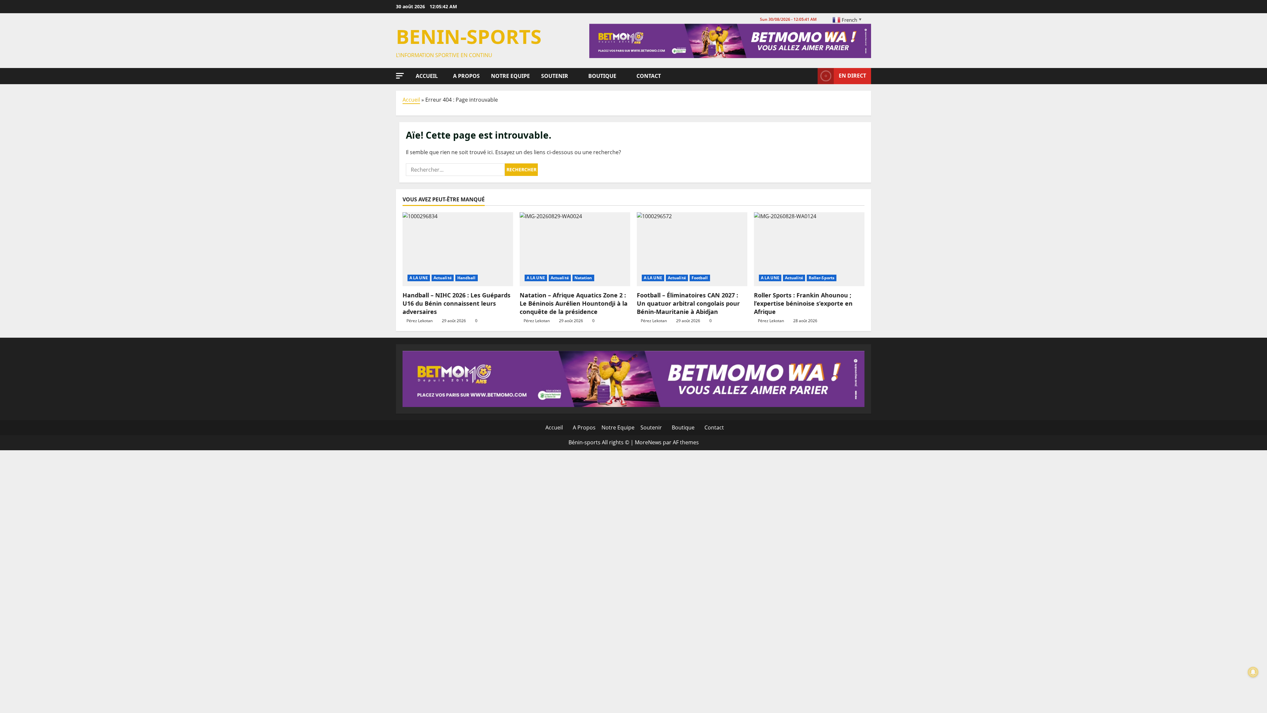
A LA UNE (418, 278)
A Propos (466, 76)
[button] (400, 76)
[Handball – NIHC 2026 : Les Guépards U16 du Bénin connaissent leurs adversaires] (458, 249)
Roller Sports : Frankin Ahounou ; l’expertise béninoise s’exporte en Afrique (803, 303)
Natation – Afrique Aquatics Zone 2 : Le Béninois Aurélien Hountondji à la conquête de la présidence (574, 303)
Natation (583, 278)
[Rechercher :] (455, 169)
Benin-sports (468, 36)
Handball (466, 278)
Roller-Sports (821, 278)
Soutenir (554, 76)
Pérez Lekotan (419, 320)
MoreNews (648, 442)
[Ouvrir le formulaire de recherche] (811, 76)
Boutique (601, 76)
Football (700, 278)
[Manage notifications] (1253, 672)
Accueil (426, 76)
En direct (852, 75)
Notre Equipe (510, 76)
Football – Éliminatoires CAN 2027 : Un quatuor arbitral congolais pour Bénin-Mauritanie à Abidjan (688, 303)
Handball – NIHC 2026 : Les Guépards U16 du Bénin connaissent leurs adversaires (456, 303)
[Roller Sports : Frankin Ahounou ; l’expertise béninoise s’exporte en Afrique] (809, 249)
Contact (648, 76)
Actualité (443, 278)
